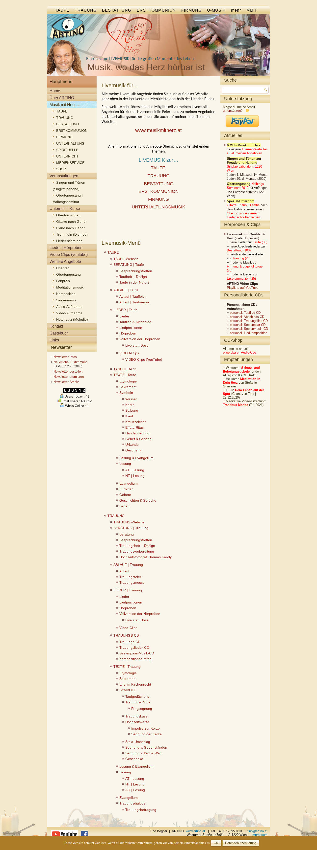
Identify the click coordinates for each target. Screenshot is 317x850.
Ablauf (124, 571)
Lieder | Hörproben (66, 248)
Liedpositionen (130, 328)
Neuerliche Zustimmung (70, 362)
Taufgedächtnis (137, 696)
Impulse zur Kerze (145, 728)
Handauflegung (137, 433)
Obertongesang (68, 274)
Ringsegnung (141, 709)
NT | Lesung (135, 476)
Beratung (126, 534)
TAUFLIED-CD (124, 369)
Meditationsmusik (69, 287)
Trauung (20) (241, 258)
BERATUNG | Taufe (128, 265)
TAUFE (62, 10)
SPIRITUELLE (67, 150)
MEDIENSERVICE (70, 163)
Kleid (129, 416)
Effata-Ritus (134, 427)
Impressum (259, 835)
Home (55, 91)
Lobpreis (63, 281)
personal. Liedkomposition (248, 333)
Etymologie (128, 381)
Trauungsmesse (132, 582)
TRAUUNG (86, 10)
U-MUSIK (216, 10)
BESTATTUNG (116, 10)
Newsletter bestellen (67, 371)
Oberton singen (68, 215)
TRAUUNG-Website (128, 522)
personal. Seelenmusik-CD (249, 329)
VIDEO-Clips (129, 353)
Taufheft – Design (133, 277)
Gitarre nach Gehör (71, 222)
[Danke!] (242, 128)
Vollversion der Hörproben (139, 339)
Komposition (66, 294)
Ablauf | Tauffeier (132, 296)
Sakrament (127, 387)
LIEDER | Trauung (127, 590)
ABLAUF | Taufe (125, 290)
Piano (242, 205)
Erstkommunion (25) (241, 278)
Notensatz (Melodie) (72, 319)
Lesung (125, 464)
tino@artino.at (257, 831)
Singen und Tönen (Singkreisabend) (69, 185)
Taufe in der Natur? (134, 282)
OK (216, 843)
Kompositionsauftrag (135, 659)
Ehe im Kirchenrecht (135, 684)
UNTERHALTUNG (70, 143)
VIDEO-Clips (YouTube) (143, 359)
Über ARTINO (62, 98)
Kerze (129, 405)
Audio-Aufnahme (69, 307)
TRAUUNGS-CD (126, 635)
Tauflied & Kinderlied (135, 322)
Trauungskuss (136, 716)
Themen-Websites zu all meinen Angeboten (247, 151)
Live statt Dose (137, 345)
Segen (124, 506)
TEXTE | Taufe (124, 375)
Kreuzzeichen (136, 422)
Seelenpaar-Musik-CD (136, 653)
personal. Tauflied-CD (245, 312)
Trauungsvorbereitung (136, 551)
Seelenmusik (66, 300)
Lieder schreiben (69, 241)
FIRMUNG (191, 10)
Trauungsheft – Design (137, 546)
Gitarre (232, 205)
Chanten (63, 268)
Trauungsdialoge (132, 803)
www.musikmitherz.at (158, 130)
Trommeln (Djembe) (72, 234)
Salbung (131, 410)
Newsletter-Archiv (66, 382)
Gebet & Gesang (138, 439)
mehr (236, 10)
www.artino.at (195, 831)
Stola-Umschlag (137, 742)
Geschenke (134, 759)
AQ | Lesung (135, 790)
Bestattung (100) (239, 250)
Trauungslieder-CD (134, 647)
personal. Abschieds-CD (247, 317)
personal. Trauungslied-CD (249, 321)
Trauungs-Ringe (138, 702)
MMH (251, 10)
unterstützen (232, 110)
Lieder (124, 316)
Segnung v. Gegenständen (146, 747)
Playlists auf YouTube (242, 288)
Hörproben (127, 333)
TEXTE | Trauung (127, 667)
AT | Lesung (134, 470)
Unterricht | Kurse (65, 208)
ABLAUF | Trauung (128, 565)
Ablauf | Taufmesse (134, 302)
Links (54, 340)
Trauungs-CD (129, 642)
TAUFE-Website (125, 259)
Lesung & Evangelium (136, 458)
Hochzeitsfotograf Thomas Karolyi (145, 557)
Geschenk (133, 450)
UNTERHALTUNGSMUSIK (158, 206)
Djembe (254, 205)
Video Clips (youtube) (69, 254)
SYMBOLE (127, 690)
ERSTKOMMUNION (156, 10)
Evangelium (128, 483)
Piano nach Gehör (70, 228)
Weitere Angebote (65, 261)
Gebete (125, 495)
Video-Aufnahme (69, 313)
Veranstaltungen (64, 176)
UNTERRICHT (67, 156)
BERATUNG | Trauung (130, 528)
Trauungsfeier (130, 577)
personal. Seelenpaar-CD (247, 325)
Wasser (131, 399)
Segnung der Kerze (146, 734)
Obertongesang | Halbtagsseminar (68, 198)
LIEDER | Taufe (125, 310)
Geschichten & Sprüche (137, 500)
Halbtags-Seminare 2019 (246, 186)
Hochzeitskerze (137, 722)
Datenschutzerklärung (240, 843)
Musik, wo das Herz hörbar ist (146, 67)
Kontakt (56, 326)
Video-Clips (128, 628)
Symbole (126, 393)
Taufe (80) (260, 242)
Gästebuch (59, 333)
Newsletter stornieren (68, 377)
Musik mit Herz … (65, 105)
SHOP (61, 169)
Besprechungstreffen (135, 271)
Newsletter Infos (65, 357)
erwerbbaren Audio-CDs (239, 352)
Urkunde (132, 445)
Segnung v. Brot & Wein (143, 753)
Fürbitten (126, 489)
